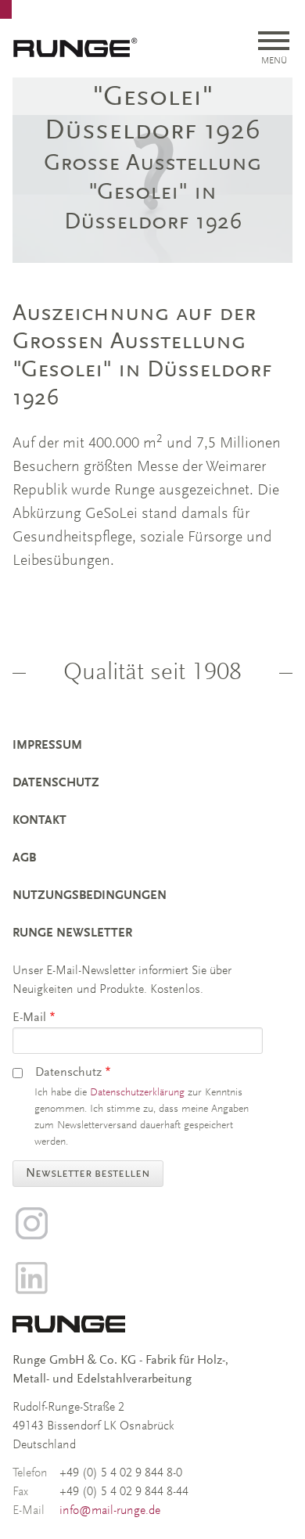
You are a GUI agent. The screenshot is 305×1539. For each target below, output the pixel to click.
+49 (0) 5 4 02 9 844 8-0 (120, 1473)
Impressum (47, 745)
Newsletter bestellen (88, 1173)
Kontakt (39, 820)
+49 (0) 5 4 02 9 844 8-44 (123, 1492)
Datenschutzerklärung (137, 1093)
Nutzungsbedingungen (90, 896)
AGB (24, 858)
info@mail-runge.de (109, 1511)
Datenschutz (56, 783)
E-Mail (29, 1018)
